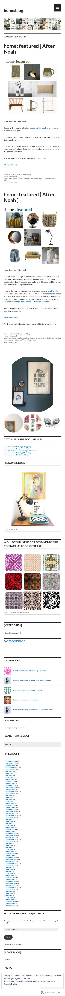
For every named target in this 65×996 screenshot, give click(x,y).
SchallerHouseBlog (20, 680)
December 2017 (11, 857)
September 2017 (12, 863)
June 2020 (9, 797)
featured (13, 177)
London (7, 960)
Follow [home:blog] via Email (24, 913)
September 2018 (12, 839)
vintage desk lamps (22, 302)
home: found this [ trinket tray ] (17, 455)
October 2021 (10, 765)
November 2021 (11, 763)
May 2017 (9, 871)
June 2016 (9, 893)
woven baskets (42, 302)
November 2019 (11, 811)
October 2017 (10, 861)
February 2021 (11, 781)
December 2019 (11, 809)
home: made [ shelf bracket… (42, 709)
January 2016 (10, 903)
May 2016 (9, 895)
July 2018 (9, 843)
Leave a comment (10, 183)
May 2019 (9, 823)
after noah (13, 178)
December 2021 (11, 761)
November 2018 (11, 835)
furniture (34, 178)
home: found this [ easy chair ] (17, 449)
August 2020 (10, 793)
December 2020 (11, 785)
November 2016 (11, 883)
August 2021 (10, 769)
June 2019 (9, 821)
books (20, 178)
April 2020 (9, 801)
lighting (41, 178)
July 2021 (9, 771)
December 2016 (11, 881)
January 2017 (10, 879)
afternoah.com (10, 165)
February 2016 (11, 901)
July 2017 (9, 867)
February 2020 (11, 805)
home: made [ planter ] (34, 690)
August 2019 (10, 817)
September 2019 (12, 815)
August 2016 (10, 889)
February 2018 (11, 853)
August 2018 (10, 841)
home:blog (13, 10)
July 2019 (9, 819)
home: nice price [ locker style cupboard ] (21, 451)
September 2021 (12, 767)
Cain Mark (17, 671)
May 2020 (9, 799)
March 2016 (10, 899)
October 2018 (10, 837)
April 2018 (9, 849)
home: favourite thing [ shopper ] (18, 447)
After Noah (41, 128)
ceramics (27, 178)
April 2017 (9, 873)
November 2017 (11, 859)
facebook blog (14, 641)
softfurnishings (26, 340)
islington (50, 338)
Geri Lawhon (18, 690)
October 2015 (10, 905)
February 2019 (11, 829)
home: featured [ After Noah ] (29, 49)
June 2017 (9, 869)
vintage (6, 181)
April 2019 (9, 825)
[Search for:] (32, 744)
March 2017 (10, 875)
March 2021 (10, 779)
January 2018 (10, 855)
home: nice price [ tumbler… (41, 680)
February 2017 (11, 877)
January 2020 (10, 807)
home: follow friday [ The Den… (35, 671)
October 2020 (10, 789)
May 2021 (9, 775)
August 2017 (10, 865)
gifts (44, 338)
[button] (32, 384)
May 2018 (9, 847)
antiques (31, 338)
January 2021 (10, 783)
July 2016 (9, 891)
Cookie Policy (10, 984)
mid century (14, 340)
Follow (8, 937)
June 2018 (9, 845)
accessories (13, 338)
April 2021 (9, 777)
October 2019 (10, 813)
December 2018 (11, 833)
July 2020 (9, 795)
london (48, 178)
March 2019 (10, 827)
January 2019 (10, 831)
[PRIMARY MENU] (57, 7)
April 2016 (9, 897)
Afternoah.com (11, 318)
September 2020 (12, 791)
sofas (54, 178)
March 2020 (10, 803)
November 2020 (11, 787)
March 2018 (10, 851)
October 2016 (10, 885)
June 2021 (9, 773)
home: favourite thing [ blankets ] (18, 453)
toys (34, 340)
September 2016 (12, 887)
